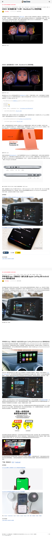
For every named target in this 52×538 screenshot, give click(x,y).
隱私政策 (32, 534)
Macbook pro (27, 7)
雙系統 (40, 274)
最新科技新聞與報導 (7, 4)
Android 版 (6, 374)
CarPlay (18, 274)
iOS (13, 462)
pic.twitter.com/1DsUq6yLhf (26, 108)
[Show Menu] (2, 1)
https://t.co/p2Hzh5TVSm (25, 119)
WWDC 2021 (21, 16)
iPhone (25, 274)
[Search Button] (49, 1)
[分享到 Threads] (47, 14)
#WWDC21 (15, 100)
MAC (23, 7)
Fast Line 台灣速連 (4, 535)
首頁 (3, 4)
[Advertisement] (26, 262)
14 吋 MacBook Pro (7, 7)
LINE (48, 14)
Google (21, 274)
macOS (44, 7)
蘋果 (30, 274)
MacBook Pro (23, 95)
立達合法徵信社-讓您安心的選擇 (8, 258)
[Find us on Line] (49, 534)
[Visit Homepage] (26, 2)
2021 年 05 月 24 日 (13, 280)
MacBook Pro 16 (39, 7)
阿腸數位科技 (9, 535)
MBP (47, 7)
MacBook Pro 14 (33, 7)
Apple (20, 7)
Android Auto (10, 274)
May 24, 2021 (19, 111)
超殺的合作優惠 (44, 400)
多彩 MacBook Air (13, 155)
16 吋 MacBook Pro (15, 7)
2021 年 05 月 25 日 (13, 11)
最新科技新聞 (13, 4)
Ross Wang (7, 11)
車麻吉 (37, 274)
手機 (28, 274)
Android (5, 274)
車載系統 (33, 274)
